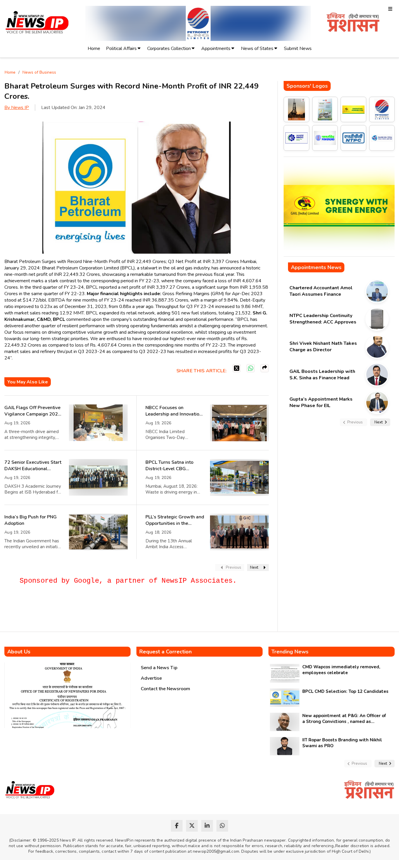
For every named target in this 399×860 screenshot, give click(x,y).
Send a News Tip (159, 668)
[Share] (265, 368)
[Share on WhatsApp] (251, 368)
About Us (18, 651)
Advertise (151, 678)
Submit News (298, 48)
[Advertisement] (110, 611)
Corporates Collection (169, 48)
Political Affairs (121, 48)
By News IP (16, 107)
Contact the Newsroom (165, 689)
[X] (237, 368)
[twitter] (192, 826)
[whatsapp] (222, 826)
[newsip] (37, 23)
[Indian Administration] (353, 23)
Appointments (215, 48)
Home (94, 48)
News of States (257, 48)
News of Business (39, 72)
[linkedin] (207, 826)
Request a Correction (165, 651)
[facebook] (177, 826)
